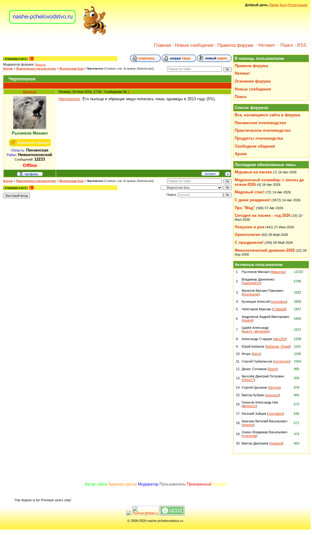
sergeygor (281, 361)
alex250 (280, 339)
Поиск (286, 45)
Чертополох (95, 68)
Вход (283, 5)
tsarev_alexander (256, 331)
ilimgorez (249, 406)
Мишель (40, 64)
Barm (273, 369)
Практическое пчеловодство (36, 68)
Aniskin (248, 425)
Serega (274, 387)
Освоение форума (252, 81)
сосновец (279, 301)
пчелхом (249, 436)
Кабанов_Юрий (278, 346)
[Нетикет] (210, 174)
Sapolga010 (251, 283)
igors (256, 354)
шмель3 (272, 395)
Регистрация (297, 5)
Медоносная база (71, 68)
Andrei (247, 320)
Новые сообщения (194, 45)
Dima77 (248, 380)
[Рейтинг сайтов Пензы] (128, 514)
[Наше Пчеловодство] (57, 34)
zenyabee (275, 413)
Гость (274, 5)
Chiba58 (279, 309)
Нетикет (266, 45)
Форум (8, 68)
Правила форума (235, 45)
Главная (162, 45)
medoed (276, 443)
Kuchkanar (251, 294)
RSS (302, 45)
